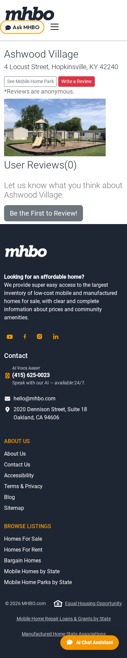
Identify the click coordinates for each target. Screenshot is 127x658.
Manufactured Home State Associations (64, 634)
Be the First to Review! (43, 213)
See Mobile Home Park (30, 81)
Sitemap (14, 508)
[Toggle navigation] (54, 26)
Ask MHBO (26, 27)
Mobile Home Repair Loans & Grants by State (64, 618)
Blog (9, 497)
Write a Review (76, 81)
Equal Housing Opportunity (93, 603)
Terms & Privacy (23, 486)
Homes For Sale (23, 539)
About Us (15, 454)
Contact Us (17, 464)
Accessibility (19, 475)
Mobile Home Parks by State (38, 582)
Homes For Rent (23, 549)
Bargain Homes (22, 560)
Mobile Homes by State (32, 571)
